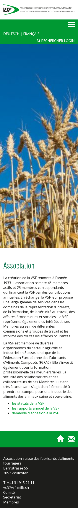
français (31, 33)
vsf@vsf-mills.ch (16, 487)
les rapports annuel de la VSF (35, 408)
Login (69, 40)
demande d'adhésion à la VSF (35, 413)
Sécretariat (12, 497)
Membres (11, 502)
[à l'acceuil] (59, 440)
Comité (9, 492)
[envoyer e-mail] (70, 440)
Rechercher (51, 40)
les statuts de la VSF (28, 403)
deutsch (11, 33)
